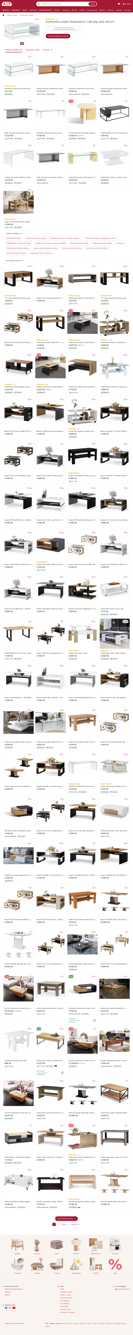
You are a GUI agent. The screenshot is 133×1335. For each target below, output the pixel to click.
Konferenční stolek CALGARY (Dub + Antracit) (53, 1061)
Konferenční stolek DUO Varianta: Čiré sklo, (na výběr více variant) (93, 177)
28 (31, 533)
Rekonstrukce (96, 1253)
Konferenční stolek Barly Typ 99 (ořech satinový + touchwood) (91, 387)
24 (95, 577)
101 (63, 843)
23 (31, 666)
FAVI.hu (83, 1323)
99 (63, 266)
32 (127, 1029)
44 (127, 266)
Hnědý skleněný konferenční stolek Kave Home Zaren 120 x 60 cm (61, 89)
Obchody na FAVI (66, 1292)
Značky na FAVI (65, 1295)
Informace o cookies (67, 1312)
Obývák (37, 1273)
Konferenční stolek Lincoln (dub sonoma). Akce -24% (88, 298)
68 (31, 311)
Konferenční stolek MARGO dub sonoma (83, 1157)
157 (127, 621)
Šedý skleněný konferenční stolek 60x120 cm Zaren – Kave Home (61, 177)
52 (127, 355)
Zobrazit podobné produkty (58, 36)
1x (14, 86)
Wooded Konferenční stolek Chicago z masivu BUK (87, 1202)
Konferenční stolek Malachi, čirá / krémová (116, 786)
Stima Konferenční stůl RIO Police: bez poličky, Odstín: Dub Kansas (61, 1008)
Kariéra (7, 1295)
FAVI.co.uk (109, 1323)
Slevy (115, 1273)
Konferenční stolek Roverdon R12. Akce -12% (53, 1113)
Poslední (74, 1224)
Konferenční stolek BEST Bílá (15, 1061)
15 (95, 754)
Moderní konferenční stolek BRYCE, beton (84, 342)
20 (127, 444)
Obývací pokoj (12, 15)
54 (95, 932)
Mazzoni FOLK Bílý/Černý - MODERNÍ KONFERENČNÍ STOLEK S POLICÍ (31, 609)
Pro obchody (64, 1303)
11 (127, 710)
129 (62, 533)
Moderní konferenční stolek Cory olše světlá (85, 919)
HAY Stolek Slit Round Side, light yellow (83, 133)
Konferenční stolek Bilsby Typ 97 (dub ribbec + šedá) (56, 564)
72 (95, 621)
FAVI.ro (76, 1323)
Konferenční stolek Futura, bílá (112, 609)
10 (63, 932)
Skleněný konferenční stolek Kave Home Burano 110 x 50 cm (91, 786)
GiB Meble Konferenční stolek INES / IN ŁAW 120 (87, 1008)
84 (127, 399)
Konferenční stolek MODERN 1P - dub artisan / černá (56, 342)
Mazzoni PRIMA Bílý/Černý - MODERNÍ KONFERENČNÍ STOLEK (27, 520)
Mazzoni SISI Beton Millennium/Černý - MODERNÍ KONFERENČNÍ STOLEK (64, 609)
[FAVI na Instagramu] (10, 1308)
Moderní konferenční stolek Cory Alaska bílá (85, 742)
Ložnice (56, 1273)
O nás (62, 1289)
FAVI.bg (117, 1323)
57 (127, 577)
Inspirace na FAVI (66, 1298)
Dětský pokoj (76, 1273)
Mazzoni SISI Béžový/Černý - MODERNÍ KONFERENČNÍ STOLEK (92, 875)
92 (31, 266)
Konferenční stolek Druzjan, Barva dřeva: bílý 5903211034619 (27, 742)
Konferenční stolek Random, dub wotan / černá (22, 387)
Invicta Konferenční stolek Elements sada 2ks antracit (88, 964)
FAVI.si (47, 1326)
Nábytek (18, 1253)
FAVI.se (102, 1323)
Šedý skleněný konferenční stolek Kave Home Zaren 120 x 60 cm (29, 133)
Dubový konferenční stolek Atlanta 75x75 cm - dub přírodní (26, 222)
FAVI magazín (65, 1301)
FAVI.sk (64, 1323)
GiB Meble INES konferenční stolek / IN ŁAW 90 (22, 831)
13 (95, 311)
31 (127, 488)
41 (31, 843)
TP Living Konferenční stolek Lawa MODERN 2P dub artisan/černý (29, 298)
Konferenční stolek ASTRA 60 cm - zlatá (115, 1008)
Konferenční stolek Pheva (78, 653)
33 (127, 311)
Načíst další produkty (65, 1219)
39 (95, 399)
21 (95, 266)
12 (31, 190)
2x (14, 295)
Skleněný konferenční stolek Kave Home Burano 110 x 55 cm (91, 89)
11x (111, 340)
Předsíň (96, 1273)
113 (31, 399)
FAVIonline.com (10, 1323)
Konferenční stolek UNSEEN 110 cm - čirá (52, 742)
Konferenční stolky (26, 15)
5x (78, 295)
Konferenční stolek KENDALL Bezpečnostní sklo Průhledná (26, 177)
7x (78, 340)
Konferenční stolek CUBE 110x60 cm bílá (115, 653)
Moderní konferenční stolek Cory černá (83, 476)
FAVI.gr (123, 1323)
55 (31, 1029)
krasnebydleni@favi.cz (15, 1289)
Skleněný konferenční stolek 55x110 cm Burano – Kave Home (27, 89)
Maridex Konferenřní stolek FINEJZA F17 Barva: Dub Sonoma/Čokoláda (62, 1202)
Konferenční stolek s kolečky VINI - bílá (83, 431)
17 (127, 976)
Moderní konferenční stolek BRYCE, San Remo (54, 387)
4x (78, 428)
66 (31, 710)
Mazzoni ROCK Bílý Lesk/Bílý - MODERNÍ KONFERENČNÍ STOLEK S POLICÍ (64, 698)
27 (31, 355)
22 (95, 488)
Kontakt (7, 1292)
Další (63, 1224)
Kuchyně (115, 1253)
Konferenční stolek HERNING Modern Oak (116, 1113)
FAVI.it (95, 1323)
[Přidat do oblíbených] (126, 56)
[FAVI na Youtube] (13, 1308)
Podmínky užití (65, 1309)
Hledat (92, 4)
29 (31, 488)
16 (127, 533)
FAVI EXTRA (64, 1306)
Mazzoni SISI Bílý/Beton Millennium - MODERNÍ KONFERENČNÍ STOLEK (95, 698)
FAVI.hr (89, 1323)
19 (63, 399)
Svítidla (76, 1253)
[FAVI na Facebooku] (6, 1308)
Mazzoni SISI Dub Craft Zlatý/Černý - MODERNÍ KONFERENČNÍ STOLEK (95, 831)
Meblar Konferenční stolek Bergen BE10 (19, 1202)
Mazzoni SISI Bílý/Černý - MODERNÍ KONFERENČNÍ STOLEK (27, 698)
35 (127, 666)
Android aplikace (124, 1289)
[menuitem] (6, 10)
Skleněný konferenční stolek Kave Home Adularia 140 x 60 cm (59, 133)
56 (95, 666)
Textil (57, 1253)
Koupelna (17, 1273)
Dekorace (37, 1253)
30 (38, 19)
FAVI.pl (70, 1323)
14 (127, 145)
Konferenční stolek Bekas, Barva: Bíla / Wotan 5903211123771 (27, 875)
